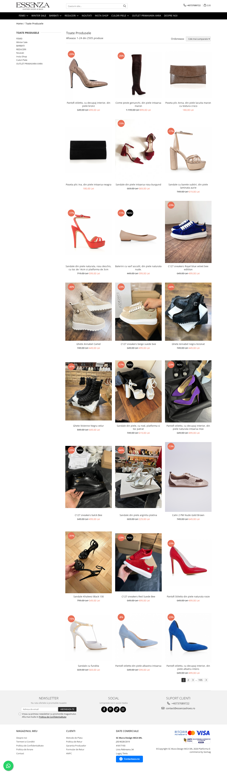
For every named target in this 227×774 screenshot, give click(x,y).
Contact (20, 753)
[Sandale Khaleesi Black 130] (88, 562)
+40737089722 (180, 703)
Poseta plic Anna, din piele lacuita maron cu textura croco (188, 104)
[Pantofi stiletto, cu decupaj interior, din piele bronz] (88, 75)
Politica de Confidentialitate (52, 716)
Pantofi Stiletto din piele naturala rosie (188, 596)
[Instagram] (123, 709)
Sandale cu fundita (88, 665)
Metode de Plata (74, 737)
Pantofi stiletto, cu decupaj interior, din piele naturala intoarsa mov (188, 427)
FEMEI (19, 38)
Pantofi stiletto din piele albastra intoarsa (138, 665)
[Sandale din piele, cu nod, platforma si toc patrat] (138, 391)
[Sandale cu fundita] (88, 638)
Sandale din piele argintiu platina (138, 515)
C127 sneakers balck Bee (88, 515)
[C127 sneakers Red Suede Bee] (138, 562)
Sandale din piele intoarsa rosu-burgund (138, 184)
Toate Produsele (34, 23)
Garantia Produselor (76, 745)
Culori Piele (21, 59)
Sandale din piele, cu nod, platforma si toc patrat (138, 427)
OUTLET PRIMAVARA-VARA (29, 63)
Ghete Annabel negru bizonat (188, 344)
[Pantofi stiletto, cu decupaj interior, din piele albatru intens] (188, 638)
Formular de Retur (75, 749)
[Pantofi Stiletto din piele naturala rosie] (188, 562)
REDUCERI (21, 49)
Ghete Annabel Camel (88, 344)
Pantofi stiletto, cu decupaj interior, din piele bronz (88, 104)
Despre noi (170, 15)
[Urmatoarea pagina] (206, 680)
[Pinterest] (110, 709)
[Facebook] (104, 709)
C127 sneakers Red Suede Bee (138, 596)
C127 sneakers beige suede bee (138, 344)
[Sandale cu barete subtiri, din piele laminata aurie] (188, 150)
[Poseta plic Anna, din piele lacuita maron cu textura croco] (188, 75)
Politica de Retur (74, 741)
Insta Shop (21, 56)
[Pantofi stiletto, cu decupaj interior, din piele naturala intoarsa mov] (188, 391)
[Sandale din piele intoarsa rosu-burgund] (138, 150)
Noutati (20, 52)
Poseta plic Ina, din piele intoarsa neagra (88, 184)
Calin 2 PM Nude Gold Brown (188, 515)
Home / (20, 23)
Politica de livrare (24, 749)
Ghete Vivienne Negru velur (88, 425)
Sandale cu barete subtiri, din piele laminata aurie (188, 186)
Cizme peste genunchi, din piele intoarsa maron (138, 104)
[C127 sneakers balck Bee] (88, 477)
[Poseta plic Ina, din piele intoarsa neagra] (88, 150)
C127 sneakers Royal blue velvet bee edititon (188, 268)
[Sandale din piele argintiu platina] (138, 477)
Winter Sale (21, 42)
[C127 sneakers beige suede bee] (138, 312)
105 (200, 679)
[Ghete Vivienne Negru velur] (88, 391)
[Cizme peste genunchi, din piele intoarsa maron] (138, 75)
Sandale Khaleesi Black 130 (88, 596)
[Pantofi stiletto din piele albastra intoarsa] (138, 638)
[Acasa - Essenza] (33, 6)
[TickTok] (117, 709)
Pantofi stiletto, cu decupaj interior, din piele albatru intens (188, 667)
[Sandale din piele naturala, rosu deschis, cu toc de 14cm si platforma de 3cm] (88, 232)
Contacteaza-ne (132, 759)
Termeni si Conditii (25, 741)
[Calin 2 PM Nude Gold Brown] (188, 477)
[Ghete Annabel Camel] (88, 312)
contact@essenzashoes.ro (180, 708)
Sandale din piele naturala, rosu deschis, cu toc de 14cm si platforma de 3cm (88, 268)
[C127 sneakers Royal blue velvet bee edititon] (188, 232)
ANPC (69, 753)
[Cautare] (125, 6)
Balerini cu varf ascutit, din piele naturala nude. (138, 268)
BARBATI (20, 45)
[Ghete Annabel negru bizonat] (188, 312)
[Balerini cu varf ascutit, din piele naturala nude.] (138, 232)
